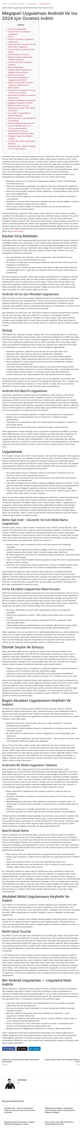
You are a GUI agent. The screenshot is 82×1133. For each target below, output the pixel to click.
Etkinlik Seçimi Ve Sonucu (18, 54)
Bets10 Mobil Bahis (15, 67)
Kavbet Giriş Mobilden (17, 29)
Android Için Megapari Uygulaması (22, 100)
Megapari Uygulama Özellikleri (20, 103)
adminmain (32, 4)
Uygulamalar (13, 42)
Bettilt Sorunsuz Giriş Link (18, 105)
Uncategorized (45, 4)
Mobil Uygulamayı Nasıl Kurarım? (21, 123)
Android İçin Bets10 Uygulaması (21, 39)
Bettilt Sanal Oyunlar (16, 75)
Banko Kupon (13, 88)
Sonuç (10, 37)
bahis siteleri (18, 231)
